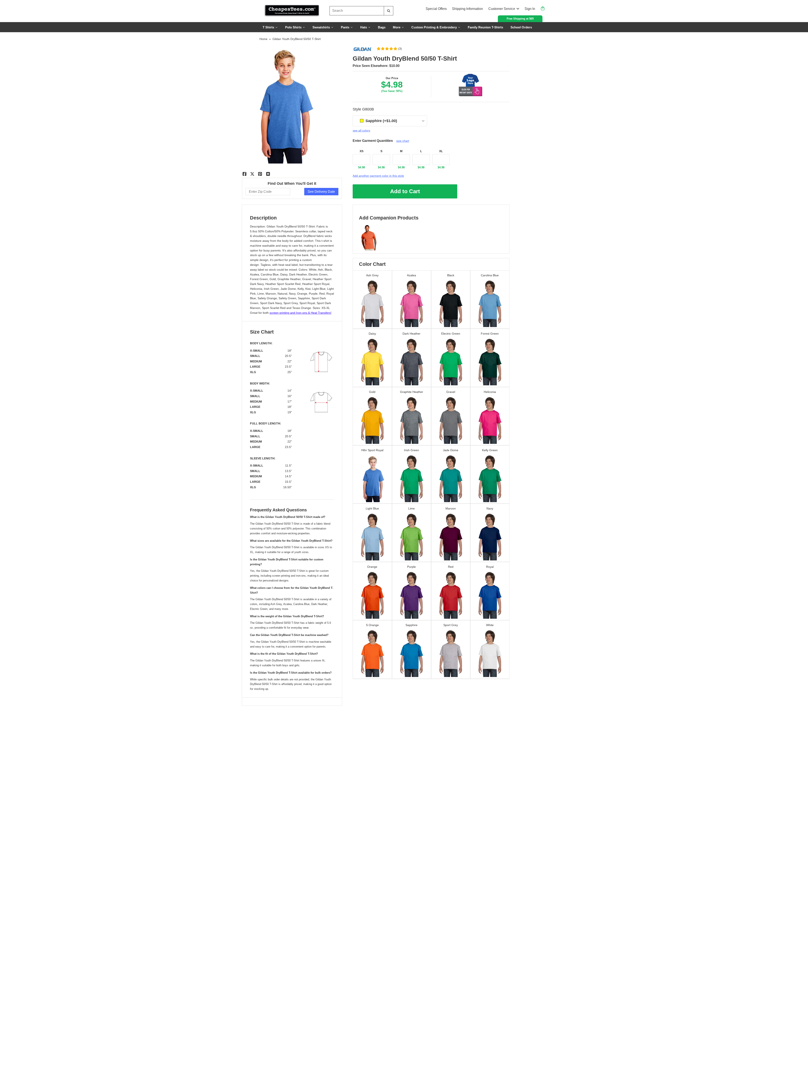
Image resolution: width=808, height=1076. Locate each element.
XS (361, 151)
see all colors (361, 130)
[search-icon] (388, 11)
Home (263, 39)
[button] (389, 49)
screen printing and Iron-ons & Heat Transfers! (300, 312)
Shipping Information (467, 9)
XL (441, 151)
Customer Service (501, 9)
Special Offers (436, 9)
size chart (402, 140)
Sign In (530, 9)
